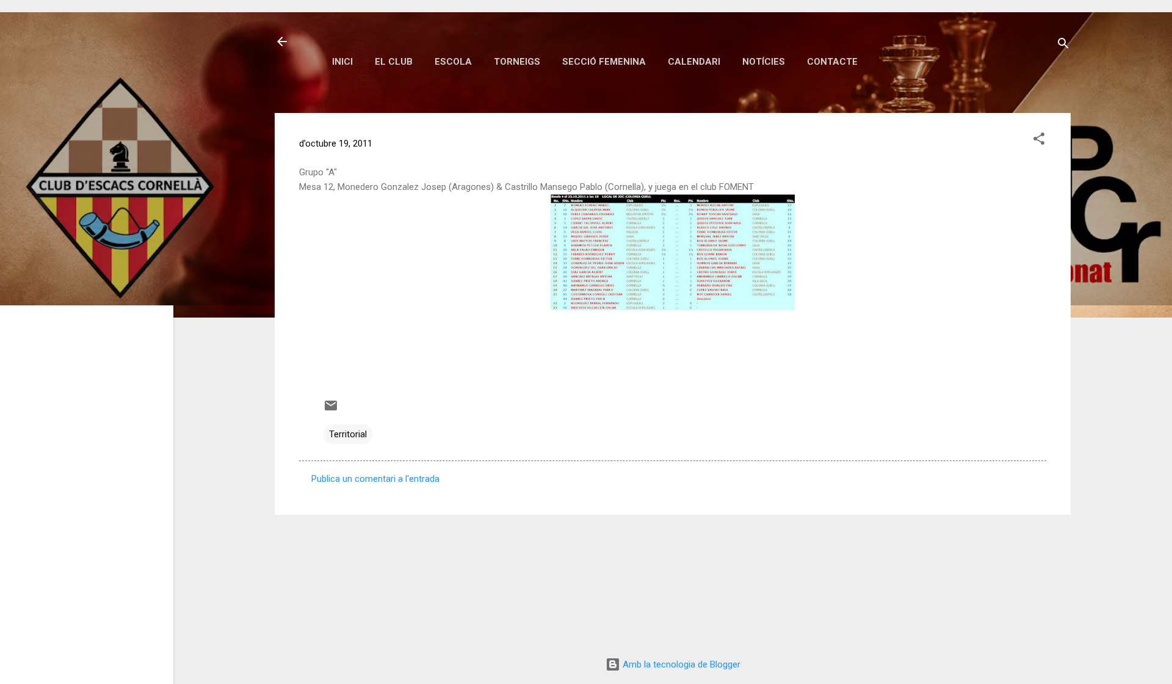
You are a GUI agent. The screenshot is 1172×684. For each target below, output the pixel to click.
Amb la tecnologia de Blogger (680, 664)
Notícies (763, 61)
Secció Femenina (604, 61)
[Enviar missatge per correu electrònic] (331, 409)
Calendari (694, 61)
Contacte (832, 61)
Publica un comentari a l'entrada (375, 478)
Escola (453, 61)
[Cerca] (1063, 45)
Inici (342, 61)
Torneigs (517, 61)
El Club (394, 61)
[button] (1039, 140)
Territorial (348, 434)
